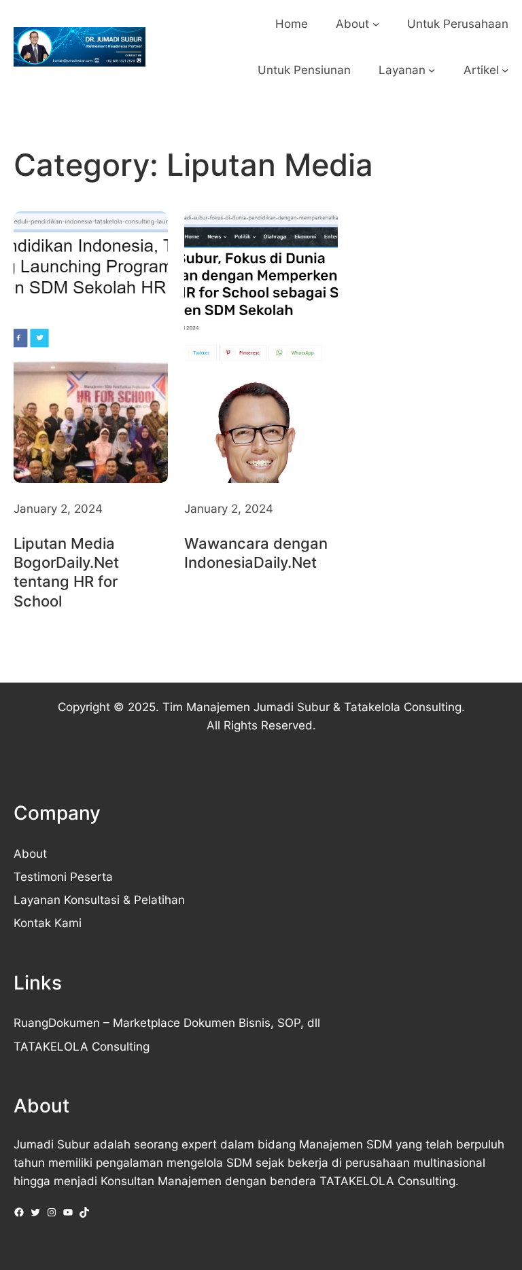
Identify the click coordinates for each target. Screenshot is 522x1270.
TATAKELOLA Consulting (82, 1046)
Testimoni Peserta (63, 876)
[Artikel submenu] (505, 70)
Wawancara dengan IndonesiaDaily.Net (256, 552)
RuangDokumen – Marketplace (97, 1022)
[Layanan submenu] (431, 70)
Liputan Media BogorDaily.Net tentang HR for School (66, 571)
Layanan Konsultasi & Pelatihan (99, 899)
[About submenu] (375, 23)
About (30, 853)
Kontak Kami (48, 922)
